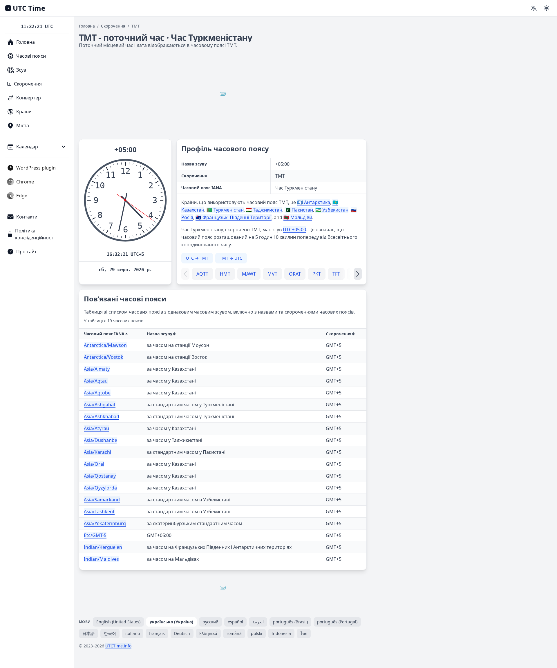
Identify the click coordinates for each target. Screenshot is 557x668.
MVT (272, 274)
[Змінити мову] (534, 8)
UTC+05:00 (294, 229)
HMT (225, 274)
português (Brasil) (290, 622)
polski (256, 633)
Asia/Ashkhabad (101, 416)
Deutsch (182, 633)
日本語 (88, 633)
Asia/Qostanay (100, 476)
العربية (258, 622)
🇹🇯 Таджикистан (264, 210)
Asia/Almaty (97, 369)
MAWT (249, 274)
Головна (87, 26)
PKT (316, 274)
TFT (336, 274)
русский (210, 622)
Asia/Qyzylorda (100, 488)
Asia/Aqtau (96, 381)
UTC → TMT (197, 258)
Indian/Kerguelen (103, 547)
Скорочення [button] (338, 333)
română (234, 633)
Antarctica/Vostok (103, 357)
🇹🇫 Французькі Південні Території (234, 217)
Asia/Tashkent (99, 511)
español (235, 622)
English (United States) (118, 622)
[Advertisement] (223, 93)
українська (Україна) (171, 622)
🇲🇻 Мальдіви (297, 217)
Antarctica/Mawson (105, 345)
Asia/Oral (94, 464)
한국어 (110, 633)
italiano (132, 633)
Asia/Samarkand (102, 499)
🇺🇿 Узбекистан (331, 210)
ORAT (295, 274)
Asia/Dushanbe (100, 440)
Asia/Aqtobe (97, 392)
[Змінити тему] (546, 8)
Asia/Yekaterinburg (105, 523)
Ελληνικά (208, 633)
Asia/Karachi (97, 452)
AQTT (202, 274)
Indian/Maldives (101, 559)
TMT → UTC (231, 258)
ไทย (303, 633)
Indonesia (281, 633)
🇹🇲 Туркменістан (225, 210)
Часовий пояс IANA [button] (104, 333)
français (157, 633)
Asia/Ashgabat (99, 404)
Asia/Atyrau (96, 428)
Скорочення (113, 26)
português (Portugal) (337, 622)
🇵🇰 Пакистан (299, 210)
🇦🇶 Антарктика (313, 202)
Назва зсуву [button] (159, 333)
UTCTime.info (118, 646)
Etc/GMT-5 (95, 535)
